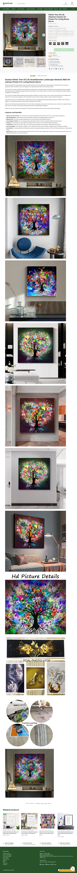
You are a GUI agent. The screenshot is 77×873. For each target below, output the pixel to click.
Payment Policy (6, 858)
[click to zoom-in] (24, 35)
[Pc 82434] (63, 43)
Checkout (72, 4)
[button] (43, 35)
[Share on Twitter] (52, 69)
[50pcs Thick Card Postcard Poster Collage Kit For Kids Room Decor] (47, 821)
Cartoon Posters (44, 803)
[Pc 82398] (54, 43)
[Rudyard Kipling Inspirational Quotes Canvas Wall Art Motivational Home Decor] (66, 821)
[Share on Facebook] (49, 69)
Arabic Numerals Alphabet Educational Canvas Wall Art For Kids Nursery (29, 832)
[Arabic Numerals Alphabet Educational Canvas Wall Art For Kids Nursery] (29, 821)
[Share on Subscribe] (60, 69)
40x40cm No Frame (61, 31)
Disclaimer (5, 864)
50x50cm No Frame (69, 31)
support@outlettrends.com (48, 854)
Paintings (49, 803)
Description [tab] (33, 75)
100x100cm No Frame (53, 28)
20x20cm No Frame (61, 28)
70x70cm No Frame (61, 34)
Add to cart (64, 49)
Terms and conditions (7, 856)
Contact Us (5, 863)
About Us (5, 860)
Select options (11, 839)
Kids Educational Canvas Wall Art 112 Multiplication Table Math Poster (11, 832)
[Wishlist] (17, 815)
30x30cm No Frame (52, 31)
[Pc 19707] (50, 43)
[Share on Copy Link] (63, 69)
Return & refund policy (7, 854)
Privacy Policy (6, 857)
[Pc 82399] (58, 43)
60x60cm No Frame (52, 34)
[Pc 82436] (67, 43)
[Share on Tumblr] (58, 69)
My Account (65, 4)
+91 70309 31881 (46, 853)
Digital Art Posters (7, 830)
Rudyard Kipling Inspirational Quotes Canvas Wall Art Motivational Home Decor (65, 833)
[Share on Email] (56, 69)
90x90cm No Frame (52, 37)
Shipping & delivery (7, 853)
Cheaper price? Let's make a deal (67, 870)
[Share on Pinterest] (54, 69)
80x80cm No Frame (69, 34)
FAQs (4, 861)
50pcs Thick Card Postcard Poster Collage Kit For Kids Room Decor (46, 832)
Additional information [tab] (42, 75)
